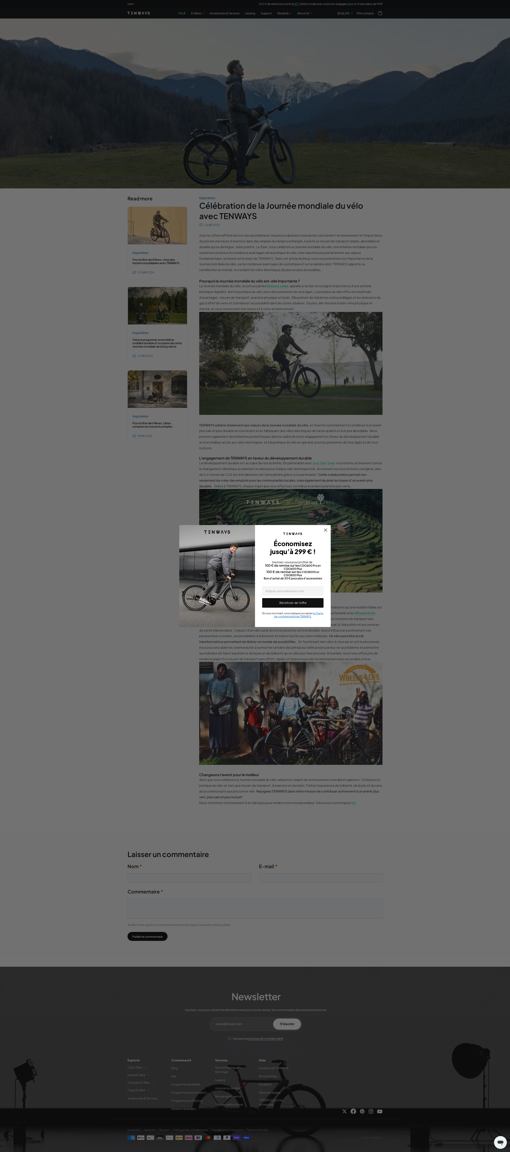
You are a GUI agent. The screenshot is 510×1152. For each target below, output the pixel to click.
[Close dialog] (325, 530)
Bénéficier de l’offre (293, 603)
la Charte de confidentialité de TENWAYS (298, 615)
